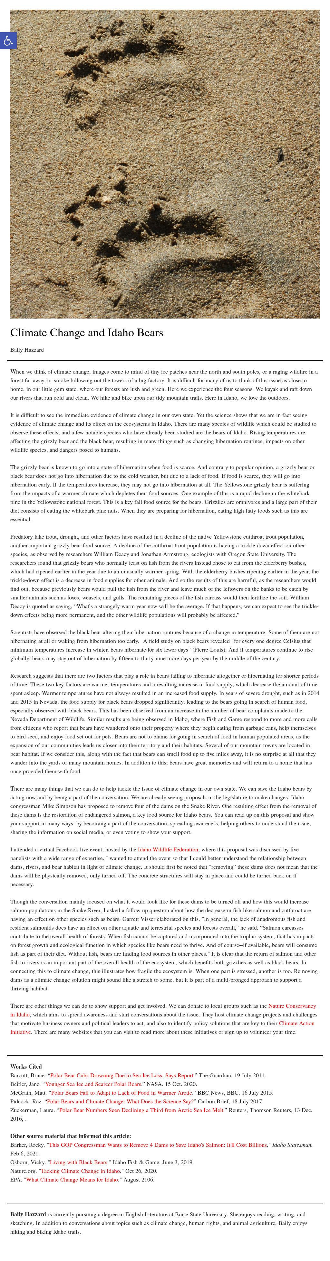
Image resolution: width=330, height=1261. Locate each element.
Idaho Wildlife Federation (168, 849)
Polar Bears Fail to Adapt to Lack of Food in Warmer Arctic (121, 1092)
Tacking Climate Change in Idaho (80, 1170)
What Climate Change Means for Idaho (72, 1179)
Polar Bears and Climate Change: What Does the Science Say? (120, 1101)
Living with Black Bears (78, 1162)
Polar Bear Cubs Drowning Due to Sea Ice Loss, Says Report (121, 1075)
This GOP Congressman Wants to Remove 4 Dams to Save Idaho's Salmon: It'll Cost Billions (158, 1144)
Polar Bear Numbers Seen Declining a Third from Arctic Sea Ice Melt (141, 1110)
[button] (8, 40)
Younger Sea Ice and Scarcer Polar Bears (93, 1084)
